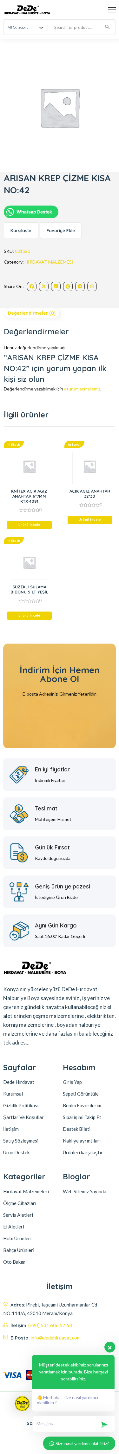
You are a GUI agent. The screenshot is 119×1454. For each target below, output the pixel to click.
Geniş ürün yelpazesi (62, 886)
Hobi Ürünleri (17, 1238)
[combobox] (26, 27)
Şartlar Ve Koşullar (23, 1117)
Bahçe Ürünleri (18, 1250)
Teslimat (46, 808)
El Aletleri (13, 1226)
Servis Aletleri (18, 1215)
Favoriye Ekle (61, 230)
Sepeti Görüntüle (81, 1094)
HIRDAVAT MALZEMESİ (49, 262)
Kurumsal (13, 1094)
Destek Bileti (76, 1129)
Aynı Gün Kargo (56, 925)
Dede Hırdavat (18, 1082)
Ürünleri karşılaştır (83, 1152)
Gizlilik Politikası (20, 1105)
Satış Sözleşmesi (20, 1140)
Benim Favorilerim (82, 1105)
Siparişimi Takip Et (82, 1117)
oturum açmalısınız (82, 388)
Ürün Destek (16, 1152)
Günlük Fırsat (52, 847)
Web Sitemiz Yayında (84, 1191)
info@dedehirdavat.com (55, 1337)
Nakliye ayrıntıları (82, 1140)
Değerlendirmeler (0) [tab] (32, 313)
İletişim (11, 1129)
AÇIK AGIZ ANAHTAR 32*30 (89, 493)
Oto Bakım (14, 1262)
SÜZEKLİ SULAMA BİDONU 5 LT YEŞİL (29, 589)
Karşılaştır (21, 230)
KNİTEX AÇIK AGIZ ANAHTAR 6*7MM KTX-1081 (29, 496)
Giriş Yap (72, 1082)
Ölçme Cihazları (19, 1203)
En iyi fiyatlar (52, 769)
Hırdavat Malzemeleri (26, 1191)
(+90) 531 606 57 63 (50, 1325)
